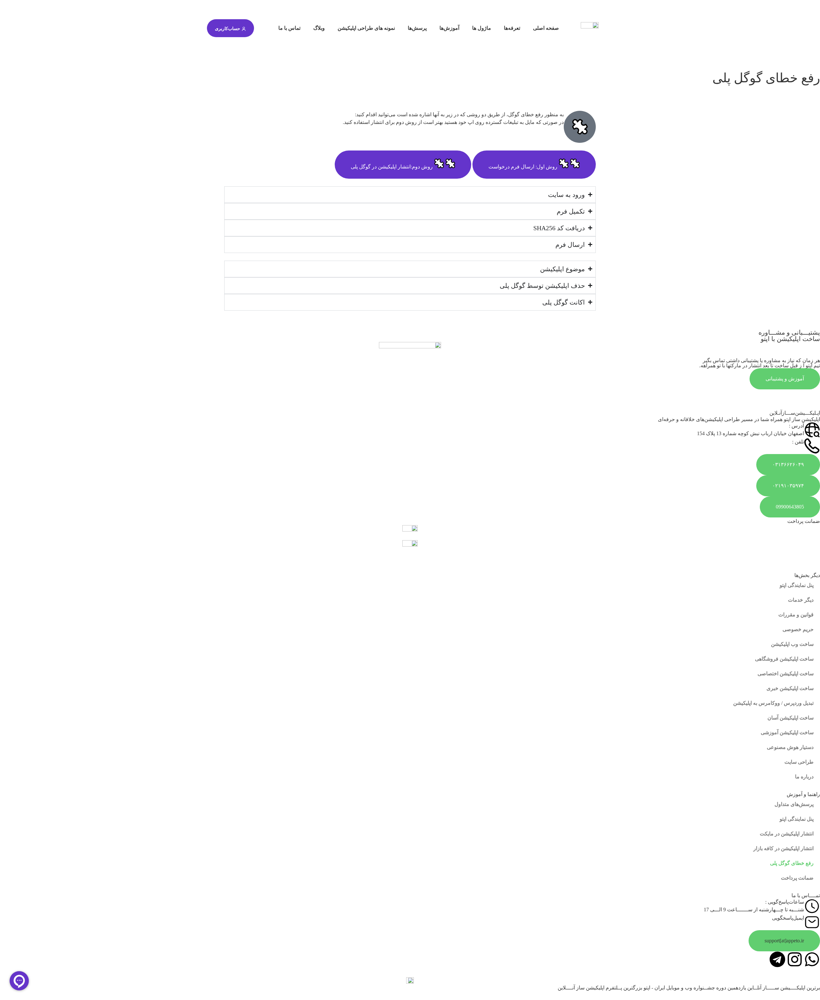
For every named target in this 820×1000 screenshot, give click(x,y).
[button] (784, 940)
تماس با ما (289, 28)
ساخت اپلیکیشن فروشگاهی (784, 659)
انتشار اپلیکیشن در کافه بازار (783, 848)
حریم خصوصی (798, 629)
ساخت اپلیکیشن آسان (790, 717)
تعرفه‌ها (512, 28)
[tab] (534, 164)
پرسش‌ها (417, 28)
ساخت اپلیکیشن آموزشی (787, 732)
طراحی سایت (799, 762)
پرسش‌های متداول (794, 804)
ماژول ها (481, 28)
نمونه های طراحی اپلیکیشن (366, 28)
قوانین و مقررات (796, 614)
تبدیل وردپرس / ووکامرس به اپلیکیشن (773, 703)
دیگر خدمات (801, 600)
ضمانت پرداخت (797, 878)
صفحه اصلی (546, 28)
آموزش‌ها (449, 28)
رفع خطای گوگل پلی (792, 863)
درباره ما (804, 776)
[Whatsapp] (812, 959)
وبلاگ (319, 28)
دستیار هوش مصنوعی (790, 747)
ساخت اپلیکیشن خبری (790, 688)
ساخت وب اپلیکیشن (792, 644)
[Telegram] (777, 959)
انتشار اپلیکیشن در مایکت (787, 833)
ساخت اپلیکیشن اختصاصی (786, 673)
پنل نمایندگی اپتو (797, 585)
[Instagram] (795, 959)
